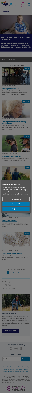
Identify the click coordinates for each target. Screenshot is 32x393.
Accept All (16, 204)
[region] (16, 196)
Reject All (15, 209)
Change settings (16, 199)
